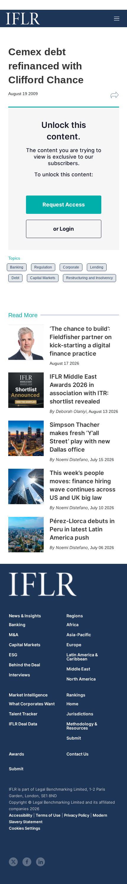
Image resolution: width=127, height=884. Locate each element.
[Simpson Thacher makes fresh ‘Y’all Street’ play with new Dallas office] (26, 438)
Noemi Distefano (72, 459)
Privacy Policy (76, 815)
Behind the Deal (24, 665)
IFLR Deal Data (23, 724)
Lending (96, 267)
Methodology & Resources (81, 726)
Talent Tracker (23, 714)
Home (72, 704)
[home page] (23, 19)
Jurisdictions (79, 714)
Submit (73, 738)
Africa (72, 625)
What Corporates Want (32, 704)
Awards (16, 753)
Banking (16, 267)
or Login (63, 229)
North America (81, 679)
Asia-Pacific (78, 635)
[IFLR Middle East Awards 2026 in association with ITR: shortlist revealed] (26, 390)
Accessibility (20, 815)
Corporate (71, 267)
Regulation (43, 267)
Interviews (19, 675)
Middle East (78, 669)
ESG (13, 655)
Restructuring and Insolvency (89, 278)
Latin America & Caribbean (82, 657)
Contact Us (77, 753)
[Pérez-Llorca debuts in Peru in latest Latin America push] (26, 534)
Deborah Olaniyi (71, 411)
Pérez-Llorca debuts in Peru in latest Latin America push (82, 529)
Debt (15, 278)
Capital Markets (42, 278)
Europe (73, 645)
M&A (13, 635)
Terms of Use (48, 815)
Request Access (64, 204)
